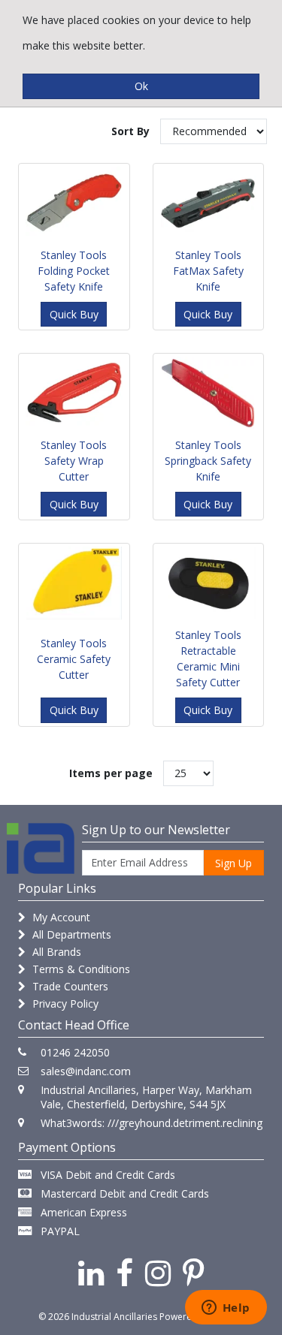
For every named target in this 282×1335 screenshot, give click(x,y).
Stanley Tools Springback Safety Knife (208, 461)
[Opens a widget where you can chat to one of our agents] (225, 1308)
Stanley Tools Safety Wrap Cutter (74, 461)
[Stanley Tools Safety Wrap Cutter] (74, 393)
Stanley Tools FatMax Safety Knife (208, 271)
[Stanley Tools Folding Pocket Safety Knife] (74, 203)
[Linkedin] (91, 1272)
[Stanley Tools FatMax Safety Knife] (208, 203)
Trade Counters (68, 986)
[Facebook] (124, 1272)
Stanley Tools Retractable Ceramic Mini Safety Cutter (208, 658)
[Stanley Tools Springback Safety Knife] (208, 393)
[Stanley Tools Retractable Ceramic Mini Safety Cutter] (208, 583)
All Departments (70, 934)
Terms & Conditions (79, 969)
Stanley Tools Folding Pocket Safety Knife (74, 271)
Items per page (111, 773)
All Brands (55, 952)
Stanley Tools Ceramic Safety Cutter (74, 659)
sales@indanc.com (86, 1071)
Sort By (130, 131)
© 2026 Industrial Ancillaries (97, 1316)
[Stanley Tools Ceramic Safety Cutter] (74, 583)
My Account (59, 917)
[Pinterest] (194, 1272)
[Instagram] (158, 1272)
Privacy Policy (64, 1003)
